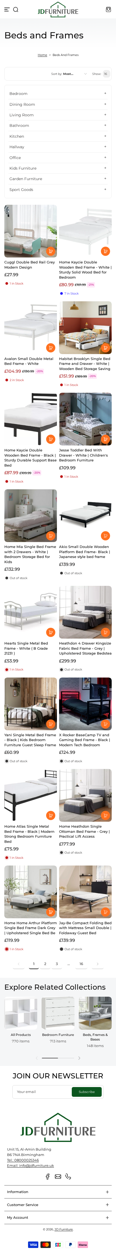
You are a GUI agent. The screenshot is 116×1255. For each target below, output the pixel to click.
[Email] (58, 1176)
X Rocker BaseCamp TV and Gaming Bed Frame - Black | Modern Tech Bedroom (84, 740)
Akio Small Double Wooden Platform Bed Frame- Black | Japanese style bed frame (84, 551)
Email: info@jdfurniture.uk (30, 1166)
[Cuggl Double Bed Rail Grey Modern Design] (30, 231)
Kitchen (16, 136)
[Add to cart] (50, 251)
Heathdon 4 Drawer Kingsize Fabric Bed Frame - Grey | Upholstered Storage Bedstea (85, 648)
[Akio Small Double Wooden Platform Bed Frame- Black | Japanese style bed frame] (85, 515)
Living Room (21, 115)
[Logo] (58, 9)
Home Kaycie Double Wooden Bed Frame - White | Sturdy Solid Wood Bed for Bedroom (85, 269)
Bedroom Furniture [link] (58, 1035)
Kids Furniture (22, 168)
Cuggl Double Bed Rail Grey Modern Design (29, 264)
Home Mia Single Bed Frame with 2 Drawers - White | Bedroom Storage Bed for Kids (30, 554)
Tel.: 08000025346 (23, 1160)
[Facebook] (48, 1176)
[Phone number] (68, 1176)
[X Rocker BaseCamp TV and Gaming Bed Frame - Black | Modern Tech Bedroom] (85, 704)
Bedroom (18, 93)
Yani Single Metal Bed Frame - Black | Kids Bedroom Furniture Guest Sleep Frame (30, 740)
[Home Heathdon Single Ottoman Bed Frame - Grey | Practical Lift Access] (85, 795)
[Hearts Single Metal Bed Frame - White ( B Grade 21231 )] (30, 612)
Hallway (16, 146)
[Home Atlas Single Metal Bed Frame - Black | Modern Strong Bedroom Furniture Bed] (30, 795)
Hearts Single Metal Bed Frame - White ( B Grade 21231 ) (26, 648)
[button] (15, 9)
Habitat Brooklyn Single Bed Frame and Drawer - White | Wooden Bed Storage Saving (84, 363)
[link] (19, 964)
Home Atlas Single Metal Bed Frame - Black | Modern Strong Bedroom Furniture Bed (29, 833)
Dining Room (22, 104)
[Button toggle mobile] (7, 9)
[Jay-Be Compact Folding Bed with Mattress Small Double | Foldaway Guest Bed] (85, 892)
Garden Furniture (25, 178)
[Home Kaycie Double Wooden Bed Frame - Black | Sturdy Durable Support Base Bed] (30, 419)
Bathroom (19, 125)
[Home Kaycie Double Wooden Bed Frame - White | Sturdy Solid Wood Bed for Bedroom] (85, 231)
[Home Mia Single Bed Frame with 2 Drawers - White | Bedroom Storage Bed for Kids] (30, 515)
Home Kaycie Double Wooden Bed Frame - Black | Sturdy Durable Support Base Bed (30, 457)
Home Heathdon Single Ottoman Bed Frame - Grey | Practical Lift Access (84, 831)
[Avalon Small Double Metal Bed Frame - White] (30, 327)
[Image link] (20, 1024)
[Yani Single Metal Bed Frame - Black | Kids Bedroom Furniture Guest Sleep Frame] (30, 704)
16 (81, 964)
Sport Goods (21, 189)
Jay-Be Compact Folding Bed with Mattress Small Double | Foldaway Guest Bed (85, 928)
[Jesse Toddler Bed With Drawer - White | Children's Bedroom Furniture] (85, 419)
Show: (96, 74)
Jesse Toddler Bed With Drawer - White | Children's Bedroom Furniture (83, 455)
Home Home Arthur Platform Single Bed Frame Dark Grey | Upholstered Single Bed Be (30, 928)
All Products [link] (21, 1035)
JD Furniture (63, 1229)
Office (15, 157)
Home (42, 55)
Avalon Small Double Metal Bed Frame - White (28, 361)
